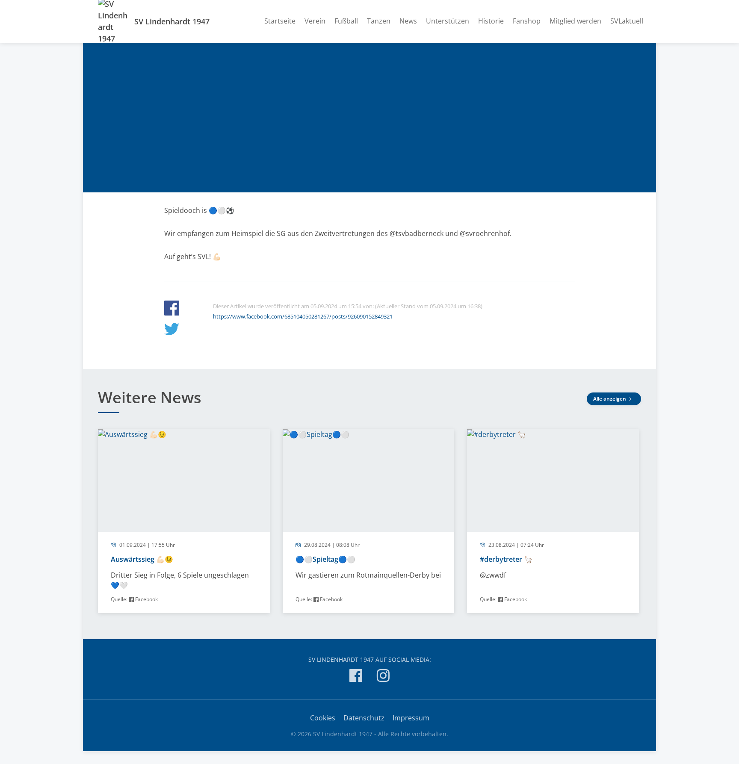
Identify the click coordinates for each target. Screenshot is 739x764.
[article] (184, 521)
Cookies (322, 718)
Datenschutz (363, 718)
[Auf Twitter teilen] (171, 330)
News (408, 21)
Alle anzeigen (610, 398)
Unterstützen (447, 21)
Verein (314, 21)
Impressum (411, 718)
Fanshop (527, 21)
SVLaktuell (626, 21)
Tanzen (378, 21)
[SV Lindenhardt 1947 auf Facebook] (355, 677)
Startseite (280, 21)
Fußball (346, 21)
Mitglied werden (575, 21)
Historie (491, 21)
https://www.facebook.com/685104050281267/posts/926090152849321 (303, 316)
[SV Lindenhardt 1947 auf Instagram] (383, 677)
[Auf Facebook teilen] (171, 309)
